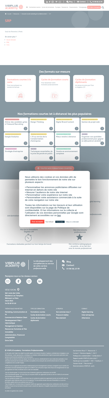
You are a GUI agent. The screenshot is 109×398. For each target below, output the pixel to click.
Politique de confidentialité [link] (72, 221)
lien (59, 215)
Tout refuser (49, 221)
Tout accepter (37, 221)
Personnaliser (60, 221)
